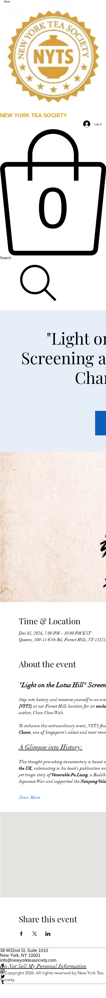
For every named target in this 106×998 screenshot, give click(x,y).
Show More (29, 797)
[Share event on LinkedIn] (48, 934)
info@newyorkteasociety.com (28, 960)
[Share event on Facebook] (21, 934)
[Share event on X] (34, 934)
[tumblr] (53, 982)
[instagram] (53, 971)
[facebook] (53, 965)
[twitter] (53, 976)
